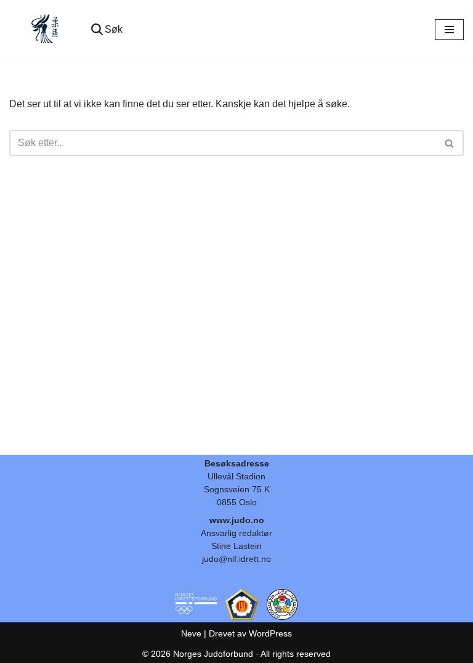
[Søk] (450, 143)
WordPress (270, 633)
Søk (114, 29)
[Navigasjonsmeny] (449, 29)
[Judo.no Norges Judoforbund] (46, 30)
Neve (191, 633)
